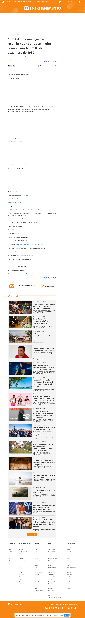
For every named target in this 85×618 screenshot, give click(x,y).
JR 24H (34, 1)
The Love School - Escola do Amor (55, 597)
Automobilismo (12, 546)
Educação (37, 565)
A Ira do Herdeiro (51, 549)
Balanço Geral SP (51, 560)
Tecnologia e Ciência (39, 590)
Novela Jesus (51, 590)
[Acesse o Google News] (53, 61)
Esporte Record (51, 581)
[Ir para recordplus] (62, 608)
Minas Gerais (37, 576)
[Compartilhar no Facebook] (46, 61)
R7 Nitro (21, 572)
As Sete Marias (51, 553)
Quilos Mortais (51, 592)
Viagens (20, 579)
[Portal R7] (3, 1)
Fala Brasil (50, 583)
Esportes (30, 1)
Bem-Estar (21, 549)
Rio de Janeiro (38, 583)
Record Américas (70, 565)
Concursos (37, 558)
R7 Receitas (21, 574)
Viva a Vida (21, 583)
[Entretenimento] (42, 8)
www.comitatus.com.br (14, 202)
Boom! (49, 565)
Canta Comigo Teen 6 (52, 569)
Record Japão (69, 572)
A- (13, 66)
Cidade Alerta (51, 574)
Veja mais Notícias (32, 535)
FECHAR (67, 615)
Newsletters (69, 556)
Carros (36, 553)
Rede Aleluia (69, 576)
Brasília (15, 1)
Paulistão (11, 563)
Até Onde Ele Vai (51, 556)
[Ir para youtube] (75, 608)
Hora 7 (36, 569)
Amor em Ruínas (51, 551)
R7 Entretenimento (11, 34)
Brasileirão (11, 549)
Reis (49, 595)
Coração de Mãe (51, 576)
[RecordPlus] (62, 1)
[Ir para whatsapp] (72, 608)
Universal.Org (69, 588)
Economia (37, 563)
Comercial (69, 551)
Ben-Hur (50, 563)
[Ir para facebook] (69, 1)
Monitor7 (37, 579)
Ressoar (68, 581)
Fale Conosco (15, 608)
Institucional (71, 544)
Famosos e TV (22, 560)
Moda (20, 567)
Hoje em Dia (50, 586)
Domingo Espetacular (52, 579)
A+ (11, 66)
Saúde (36, 588)
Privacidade (21, 608)
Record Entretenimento (71, 567)
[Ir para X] (71, 1)
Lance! (10, 558)
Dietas (20, 556)
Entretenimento (25, 544)
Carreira (68, 549)
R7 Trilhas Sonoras (70, 560)
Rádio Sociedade (70, 563)
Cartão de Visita (18, 34)
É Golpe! (36, 567)
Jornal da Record (51, 588)
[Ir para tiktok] (65, 608)
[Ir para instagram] (72, 1)
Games (20, 565)
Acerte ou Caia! (51, 546)
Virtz (20, 581)
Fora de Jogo (11, 553)
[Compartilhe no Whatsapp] (51, 61)
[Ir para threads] (59, 608)
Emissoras (69, 553)
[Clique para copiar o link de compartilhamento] (55, 61)
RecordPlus (69, 558)
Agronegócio (37, 546)
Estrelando (21, 558)
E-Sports (10, 551)
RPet (20, 576)
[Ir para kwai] (56, 608)
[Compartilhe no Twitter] (44, 61)
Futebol (10, 556)
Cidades (36, 556)
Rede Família (69, 579)
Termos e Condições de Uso (30, 608)
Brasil (36, 549)
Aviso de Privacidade (58, 615)
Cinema (20, 553)
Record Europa (70, 569)
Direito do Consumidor (39, 560)
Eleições (20, 1)
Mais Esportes (11, 560)
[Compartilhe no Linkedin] (48, 61)
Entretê (25, 1)
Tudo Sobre (37, 592)
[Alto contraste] (9, 66)
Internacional (37, 574)
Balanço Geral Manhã (52, 558)
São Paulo (37, 586)
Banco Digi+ (69, 546)
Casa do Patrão (51, 572)
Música (20, 569)
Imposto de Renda (38, 572)
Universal (68, 586)
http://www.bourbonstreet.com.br (23, 274)
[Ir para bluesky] (46, 608)
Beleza (20, 546)
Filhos (20, 563)
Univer (68, 583)
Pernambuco (37, 581)
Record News (45, 1)
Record (39, 1)
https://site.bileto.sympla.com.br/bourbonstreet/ (30, 244)
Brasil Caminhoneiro (52, 567)
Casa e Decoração (23, 551)
